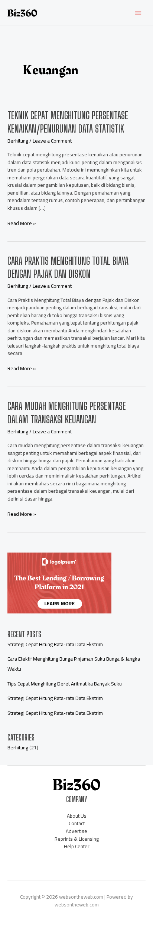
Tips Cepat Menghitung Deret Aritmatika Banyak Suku (64, 683)
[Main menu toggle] (138, 12)
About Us (77, 816)
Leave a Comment (52, 141)
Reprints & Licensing (77, 839)
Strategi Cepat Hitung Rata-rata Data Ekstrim (55, 644)
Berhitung (17, 141)
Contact (77, 823)
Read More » (21, 223)
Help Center (76, 846)
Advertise (76, 831)
